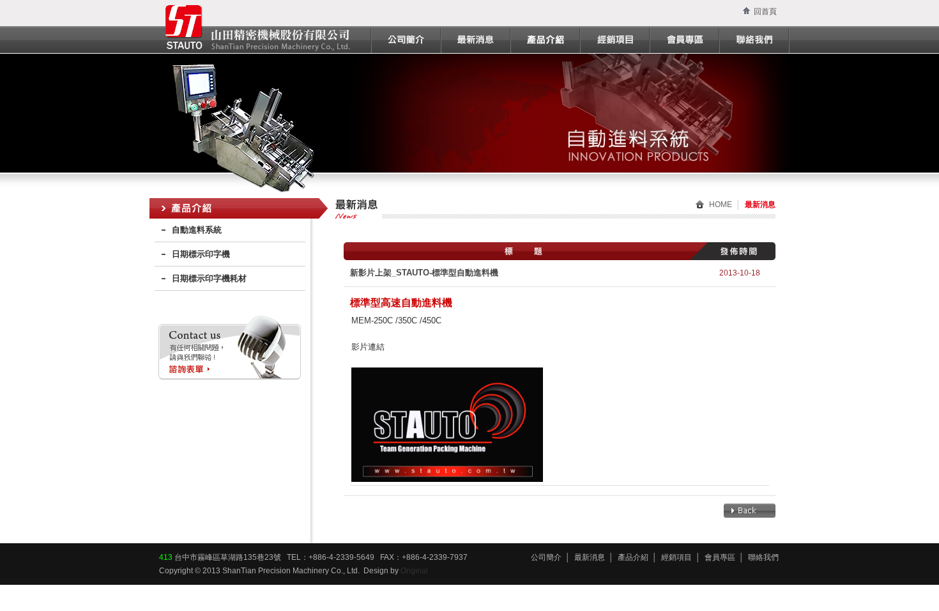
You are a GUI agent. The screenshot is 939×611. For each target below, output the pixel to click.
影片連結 (368, 347)
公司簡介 (546, 557)
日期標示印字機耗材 (209, 278)
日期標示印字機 (201, 254)
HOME (720, 204)
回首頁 (765, 11)
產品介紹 (633, 557)
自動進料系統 (197, 230)
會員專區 (720, 557)
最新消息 (589, 557)
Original (414, 570)
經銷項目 (676, 557)
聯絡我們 (763, 557)
